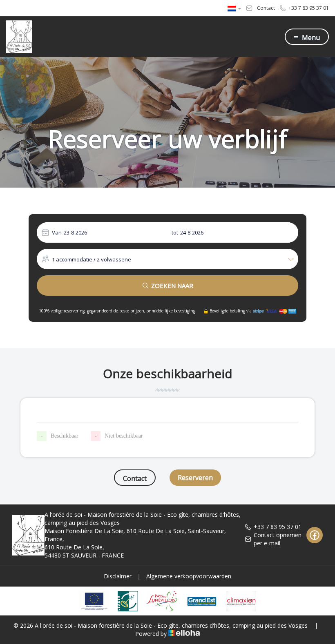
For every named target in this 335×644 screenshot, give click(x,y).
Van (57, 232)
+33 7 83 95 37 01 (278, 527)
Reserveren (195, 477)
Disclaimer (118, 576)
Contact (135, 478)
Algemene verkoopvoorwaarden (188, 576)
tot (175, 232)
